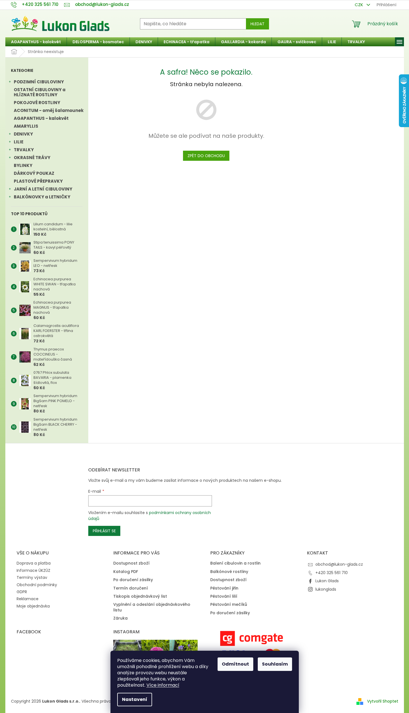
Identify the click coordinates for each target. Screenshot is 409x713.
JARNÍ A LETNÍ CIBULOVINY (43, 189)
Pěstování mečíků (228, 604)
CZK (359, 5)
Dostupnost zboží (131, 563)
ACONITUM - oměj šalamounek (48, 110)
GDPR (22, 592)
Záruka (120, 618)
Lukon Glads (327, 581)
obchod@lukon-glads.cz (339, 564)
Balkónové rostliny (229, 571)
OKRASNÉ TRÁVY (32, 158)
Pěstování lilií (223, 596)
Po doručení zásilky (133, 580)
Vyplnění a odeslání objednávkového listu (151, 607)
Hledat (257, 24)
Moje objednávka (33, 606)
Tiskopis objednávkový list (140, 596)
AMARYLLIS (26, 126)
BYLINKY (23, 165)
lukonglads (325, 589)
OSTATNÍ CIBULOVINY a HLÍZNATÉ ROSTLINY (39, 92)
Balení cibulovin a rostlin (235, 563)
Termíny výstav (32, 577)
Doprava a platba (34, 563)
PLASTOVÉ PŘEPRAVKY (38, 181)
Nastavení (134, 699)
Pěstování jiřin (224, 588)
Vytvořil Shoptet (382, 701)
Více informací (162, 685)
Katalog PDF (125, 571)
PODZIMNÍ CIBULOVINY (39, 82)
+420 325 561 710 (331, 573)
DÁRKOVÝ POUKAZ (34, 173)
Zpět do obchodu (206, 156)
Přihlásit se (104, 531)
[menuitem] (36, 41)
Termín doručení (130, 588)
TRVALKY (24, 150)
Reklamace (28, 599)
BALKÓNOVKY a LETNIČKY (42, 197)
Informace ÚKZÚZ (33, 570)
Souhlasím (275, 664)
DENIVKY (23, 134)
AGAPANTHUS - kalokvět (41, 118)
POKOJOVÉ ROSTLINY (37, 103)
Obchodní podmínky (37, 585)
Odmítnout (235, 664)
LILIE (18, 142)
